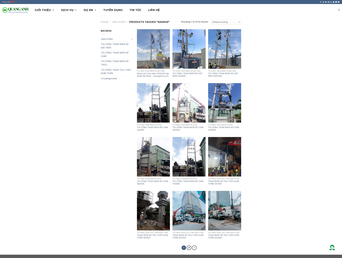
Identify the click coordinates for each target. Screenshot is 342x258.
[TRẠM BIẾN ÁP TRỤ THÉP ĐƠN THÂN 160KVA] (153, 210)
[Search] (339, 10)
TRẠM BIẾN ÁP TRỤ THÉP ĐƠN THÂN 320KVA (223, 236)
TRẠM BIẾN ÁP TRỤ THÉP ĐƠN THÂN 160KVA (152, 236)
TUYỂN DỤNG (113, 10)
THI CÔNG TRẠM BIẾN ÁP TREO (115, 63)
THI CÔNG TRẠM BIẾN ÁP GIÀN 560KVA (152, 182)
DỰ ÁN (88, 10)
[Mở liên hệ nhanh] (332, 247)
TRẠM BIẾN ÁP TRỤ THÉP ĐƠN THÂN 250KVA (187, 236)
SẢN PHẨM (119, 21)
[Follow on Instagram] (323, 2)
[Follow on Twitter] (326, 2)
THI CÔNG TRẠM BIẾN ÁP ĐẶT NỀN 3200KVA (223, 74)
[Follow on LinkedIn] (336, 2)
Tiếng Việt (6, 2)
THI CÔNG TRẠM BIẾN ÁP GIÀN (115, 54)
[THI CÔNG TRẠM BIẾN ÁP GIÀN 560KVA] (153, 156)
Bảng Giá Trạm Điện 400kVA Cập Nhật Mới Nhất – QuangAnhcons (153, 74)
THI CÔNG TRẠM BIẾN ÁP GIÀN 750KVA (187, 182)
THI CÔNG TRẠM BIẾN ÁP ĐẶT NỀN (115, 46)
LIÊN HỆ (154, 10)
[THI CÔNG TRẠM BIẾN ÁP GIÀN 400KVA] (224, 103)
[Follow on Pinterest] (333, 2)
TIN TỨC (135, 10)
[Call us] (331, 2)
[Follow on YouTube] (338, 2)
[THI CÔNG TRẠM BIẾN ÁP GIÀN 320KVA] (188, 103)
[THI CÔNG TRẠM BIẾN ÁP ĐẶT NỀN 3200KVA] (224, 49)
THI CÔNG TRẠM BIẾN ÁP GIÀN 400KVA (223, 128)
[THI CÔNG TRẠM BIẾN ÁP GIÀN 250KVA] (153, 103)
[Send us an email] (328, 2)
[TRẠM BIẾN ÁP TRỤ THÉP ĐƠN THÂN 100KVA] (224, 156)
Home (105, 21)
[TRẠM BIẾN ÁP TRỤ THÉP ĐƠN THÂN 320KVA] (224, 210)
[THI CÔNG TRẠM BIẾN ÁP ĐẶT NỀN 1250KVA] (188, 49)
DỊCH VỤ (67, 10)
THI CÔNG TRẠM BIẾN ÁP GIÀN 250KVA (152, 128)
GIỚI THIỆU (43, 10)
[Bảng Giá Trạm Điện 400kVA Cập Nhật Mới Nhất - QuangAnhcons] (153, 49)
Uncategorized (109, 78)
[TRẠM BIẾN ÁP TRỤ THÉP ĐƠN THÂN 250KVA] (188, 210)
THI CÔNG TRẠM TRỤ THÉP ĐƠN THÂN (116, 72)
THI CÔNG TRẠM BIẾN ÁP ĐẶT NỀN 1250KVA (187, 74)
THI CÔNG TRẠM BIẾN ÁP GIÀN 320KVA (187, 128)
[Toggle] (132, 39)
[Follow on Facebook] (321, 2)
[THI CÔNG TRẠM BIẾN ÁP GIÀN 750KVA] (188, 156)
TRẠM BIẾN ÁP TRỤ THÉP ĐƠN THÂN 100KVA (223, 182)
